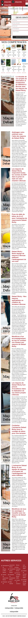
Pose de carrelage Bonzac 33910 (18, 575)
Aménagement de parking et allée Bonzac (5, 569)
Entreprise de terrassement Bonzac (11, 577)
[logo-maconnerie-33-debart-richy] (22, 5)
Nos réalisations (6, 16)
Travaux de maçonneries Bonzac (5, 577)
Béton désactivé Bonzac (18, 569)
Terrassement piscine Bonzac (11, 570)
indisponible (7, 2)
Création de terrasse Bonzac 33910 (25, 574)
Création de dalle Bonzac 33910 (25, 582)
